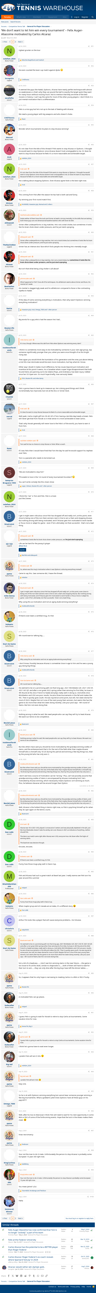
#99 (92, 1170)
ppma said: (24, 1037)
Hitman (86, 1268)
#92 (92, 1032)
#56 (92, 145)
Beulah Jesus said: (26, 735)
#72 (92, 531)
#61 (92, 252)
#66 (92, 384)
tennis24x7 (85, 1258)
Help (83, 1287)
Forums (7, 17)
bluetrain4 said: (25, 588)
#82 (92, 791)
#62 (92, 274)
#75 (92, 612)
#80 (92, 730)
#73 (92, 561)
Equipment (52, 17)
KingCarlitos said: (26, 1174)
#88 (92, 936)
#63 (92, 296)
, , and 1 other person (39, 310)
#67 (92, 404)
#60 (92, 232)
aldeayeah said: (25, 237)
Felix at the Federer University (22, 1239)
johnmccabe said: (26, 278)
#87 (92, 916)
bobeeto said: (25, 856)
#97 (92, 1131)
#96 (92, 1111)
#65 (92, 335)
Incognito (11, 1269)
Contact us (52, 1287)
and (33, 60)
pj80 (4, 38)
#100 (92, 1197)
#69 (92, 468)
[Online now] (9, 593)
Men (64, 17)
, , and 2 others (37, 204)
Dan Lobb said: (25, 898)
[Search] (92, 17)
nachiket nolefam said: (28, 441)
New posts (5, 22)
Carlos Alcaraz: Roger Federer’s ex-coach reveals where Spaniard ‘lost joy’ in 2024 (30, 1258)
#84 (92, 852)
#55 (92, 125)
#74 (92, 583)
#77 (92, 651)
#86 (92, 894)
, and (32, 378)
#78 (92, 676)
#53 (92, 86)
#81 (92, 759)
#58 (92, 191)
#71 (92, 512)
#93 (92, 1052)
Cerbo (87, 1248)
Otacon (10, 1242)
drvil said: (23, 824)
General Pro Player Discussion (38, 1235)
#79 (92, 710)
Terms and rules (63, 1287)
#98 (92, 1150)
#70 (92, 492)
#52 (92, 66)
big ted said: (24, 1076)
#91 (92, 1013)
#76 (92, 632)
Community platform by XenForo (48, 1291)
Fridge (87, 1241)
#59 (92, 210)
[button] (28, 17)
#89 (92, 973)
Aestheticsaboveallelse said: (29, 215)
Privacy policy (75, 1287)
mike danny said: (26, 340)
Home (89, 1287)
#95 (92, 1091)
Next (20, 42)
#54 (92, 105)
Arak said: (23, 169)
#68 (92, 436)
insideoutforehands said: (28, 764)
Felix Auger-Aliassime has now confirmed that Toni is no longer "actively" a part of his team (32, 1231)
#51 (92, 46)
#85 (92, 872)
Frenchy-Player (13, 1235)
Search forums (15, 22)
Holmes (10, 1252)
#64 (92, 316)
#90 (92, 993)
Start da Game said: (27, 680)
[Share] (88, 46)
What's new (21, 17)
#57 (92, 164)
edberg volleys (13, 1262)
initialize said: (24, 566)
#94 (92, 1072)
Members (37, 17)
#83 (92, 820)
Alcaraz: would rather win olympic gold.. (26, 1267)
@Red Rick (23, 546)
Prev (5, 42)
